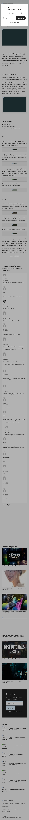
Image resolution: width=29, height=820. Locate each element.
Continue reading (14, 22)
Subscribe (21, 18)
